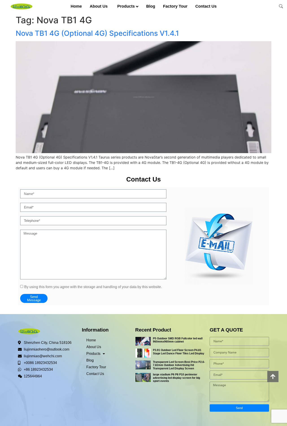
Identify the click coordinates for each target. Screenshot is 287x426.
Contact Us (206, 6)
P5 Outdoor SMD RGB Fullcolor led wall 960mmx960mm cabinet (177, 340)
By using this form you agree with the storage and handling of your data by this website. (93, 287)
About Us (99, 6)
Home (76, 6)
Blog (150, 6)
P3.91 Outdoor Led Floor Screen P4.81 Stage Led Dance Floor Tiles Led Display (178, 352)
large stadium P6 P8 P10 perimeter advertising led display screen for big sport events (176, 378)
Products (126, 6)
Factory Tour (175, 6)
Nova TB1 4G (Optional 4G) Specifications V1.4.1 (97, 33)
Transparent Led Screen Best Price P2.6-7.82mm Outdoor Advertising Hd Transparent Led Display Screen (179, 365)
